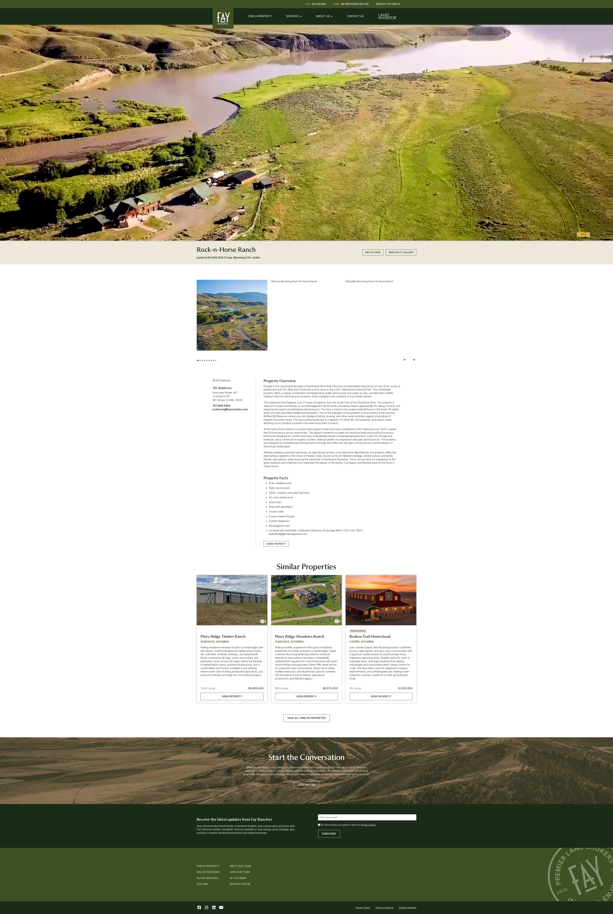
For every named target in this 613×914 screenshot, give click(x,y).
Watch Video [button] (373, 252)
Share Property (276, 543)
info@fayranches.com (354, 4)
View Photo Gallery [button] (401, 252)
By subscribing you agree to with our (348, 824)
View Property (232, 696)
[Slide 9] (215, 360)
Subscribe (329, 833)
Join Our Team (240, 872)
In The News (238, 878)
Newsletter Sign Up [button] (388, 4)
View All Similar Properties (306, 718)
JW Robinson (222, 388)
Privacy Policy (368, 824)
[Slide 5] (206, 360)
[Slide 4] (204, 360)
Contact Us (355, 16)
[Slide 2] (200, 360)
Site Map (202, 884)
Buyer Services (208, 878)
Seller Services (208, 872)
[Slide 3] (202, 360)
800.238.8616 (319, 4)
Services (292, 16)
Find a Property (260, 16)
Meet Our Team (240, 866)
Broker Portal (240, 884)
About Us (323, 16)
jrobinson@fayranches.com (230, 409)
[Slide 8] (213, 360)
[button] (232, 315)
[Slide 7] (211, 360)
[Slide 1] (197, 360)
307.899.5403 (221, 405)
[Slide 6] (209, 360)
